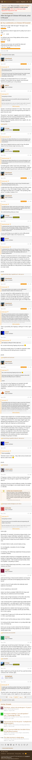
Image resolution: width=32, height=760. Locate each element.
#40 (30, 681)
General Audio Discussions (13, 709)
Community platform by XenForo (13, 756)
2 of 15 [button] (16, 697)
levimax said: (4, 684)
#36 (30, 513)
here (14, 9)
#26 (30, 201)
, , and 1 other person (13, 274)
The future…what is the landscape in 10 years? (17, 707)
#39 (30, 668)
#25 (30, 178)
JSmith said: (4, 94)
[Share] (28, 64)
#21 (30, 64)
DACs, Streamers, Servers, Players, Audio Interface (19, 717)
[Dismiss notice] (29, 6)
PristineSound (7, 739)
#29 (30, 284)
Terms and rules (10, 753)
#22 (30, 91)
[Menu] (2, 1)
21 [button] (3, 40)
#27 (30, 221)
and (8, 357)
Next (21, 697)
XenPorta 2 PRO (4, 758)
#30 (30, 308)
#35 (30, 474)
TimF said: (4, 400)
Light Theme (5, 751)
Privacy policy (18, 753)
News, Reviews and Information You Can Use (19, 739)
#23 (30, 133)
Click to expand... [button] (16, 106)
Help (23, 753)
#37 (30, 575)
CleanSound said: (5, 136)
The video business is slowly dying (14, 737)
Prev (11, 697)
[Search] (30, 1)
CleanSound (4, 20)
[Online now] (3, 131)
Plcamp (5, 709)
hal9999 (5, 732)
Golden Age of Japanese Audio (14, 490)
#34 (30, 448)
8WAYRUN (17, 758)
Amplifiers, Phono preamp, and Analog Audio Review (19, 724)
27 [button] (3, 27)
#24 (30, 155)
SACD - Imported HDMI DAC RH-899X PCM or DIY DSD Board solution (17, 730)
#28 (30, 244)
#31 (30, 337)
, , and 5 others (12, 503)
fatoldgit (5, 724)
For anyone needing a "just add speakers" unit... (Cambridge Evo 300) (16, 714)
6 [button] (3, 34)
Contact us (3, 753)
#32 (30, 367)
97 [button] (3, 47)
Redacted (6, 717)
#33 (30, 397)
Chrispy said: (4, 67)
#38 (30, 642)
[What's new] (27, 1)
